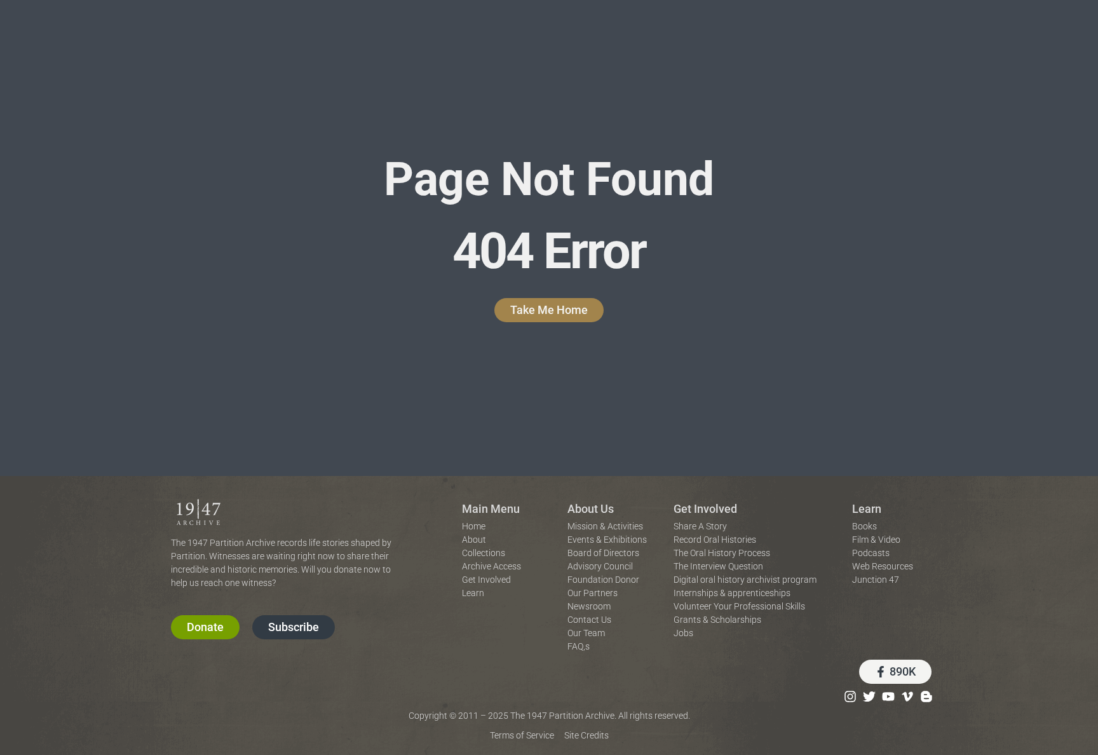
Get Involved (705, 508)
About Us (590, 508)
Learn (866, 508)
